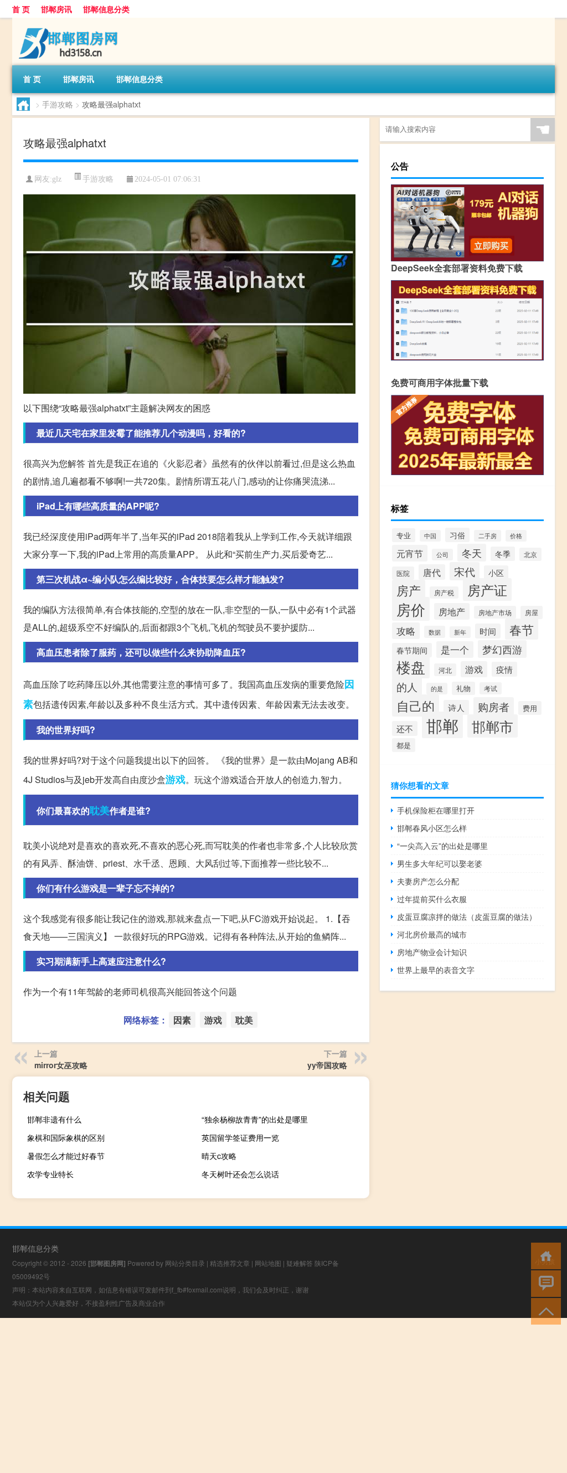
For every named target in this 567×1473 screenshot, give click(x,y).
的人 (406, 686)
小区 (496, 572)
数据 (435, 631)
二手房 (487, 536)
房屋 (531, 612)
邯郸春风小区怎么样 (432, 827)
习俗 (457, 534)
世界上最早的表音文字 (436, 969)
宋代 (464, 571)
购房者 (493, 706)
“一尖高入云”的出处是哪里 (442, 845)
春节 (521, 629)
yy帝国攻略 (327, 1064)
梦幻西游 (502, 649)
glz (56, 179)
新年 (460, 632)
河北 (445, 669)
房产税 (444, 592)
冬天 (472, 552)
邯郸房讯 (56, 8)
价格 (516, 536)
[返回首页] (543, 1255)
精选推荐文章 (230, 1263)
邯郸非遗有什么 (54, 1119)
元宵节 (409, 553)
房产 (408, 590)
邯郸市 (492, 726)
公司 (442, 554)
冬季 (503, 553)
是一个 (455, 649)
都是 (403, 745)
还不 (404, 728)
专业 (403, 535)
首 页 (21, 8)
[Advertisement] (283, 1395)
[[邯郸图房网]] (70, 21)
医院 (403, 573)
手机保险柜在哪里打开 (436, 810)
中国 (430, 536)
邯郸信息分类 (106, 8)
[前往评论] (543, 1282)
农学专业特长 (50, 1174)
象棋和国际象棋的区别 (66, 1137)
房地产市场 (495, 612)
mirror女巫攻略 (60, 1064)
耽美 (100, 810)
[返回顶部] (543, 1310)
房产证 (487, 589)
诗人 (456, 707)
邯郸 (442, 724)
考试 (490, 688)
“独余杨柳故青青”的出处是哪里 (255, 1119)
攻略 (405, 630)
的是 (437, 688)
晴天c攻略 (219, 1155)
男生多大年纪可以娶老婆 (439, 863)
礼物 (463, 688)
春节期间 (411, 650)
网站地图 (268, 1263)
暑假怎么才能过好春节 (66, 1155)
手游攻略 (57, 104)
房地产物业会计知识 (432, 951)
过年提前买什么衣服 (432, 898)
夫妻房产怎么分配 (428, 881)
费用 (530, 708)
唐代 (432, 572)
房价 (410, 609)
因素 (182, 1019)
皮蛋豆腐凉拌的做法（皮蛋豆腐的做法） (467, 916)
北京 (530, 554)
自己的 (415, 705)
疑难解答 (299, 1263)
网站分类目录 (185, 1263)
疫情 (504, 669)
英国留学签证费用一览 (240, 1137)
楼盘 (410, 666)
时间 (488, 631)
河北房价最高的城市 (432, 934)
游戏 (175, 779)
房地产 (452, 611)
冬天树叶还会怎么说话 (240, 1174)
